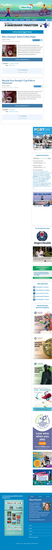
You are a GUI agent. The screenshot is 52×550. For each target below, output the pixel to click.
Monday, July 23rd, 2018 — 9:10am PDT (10, 87)
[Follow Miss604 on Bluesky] (47, 20)
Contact (34, 20)
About (28, 20)
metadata (22, 62)
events (35, 176)
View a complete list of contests (41, 277)
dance (38, 175)
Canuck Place (39, 174)
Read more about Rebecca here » (37, 519)
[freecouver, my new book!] (13, 535)
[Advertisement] (42, 216)
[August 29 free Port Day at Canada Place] (42, 139)
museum (34, 180)
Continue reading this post (21, 59)
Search (49, 158)
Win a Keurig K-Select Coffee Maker (19, 37)
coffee (10, 65)
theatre (43, 184)
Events (22, 20)
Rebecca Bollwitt (6, 39)
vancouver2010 (36, 186)
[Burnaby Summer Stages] (42, 460)
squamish (46, 182)
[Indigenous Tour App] (42, 254)
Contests (40, 496)
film (34, 178)
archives (46, 171)
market (39, 179)
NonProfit (4, 20)
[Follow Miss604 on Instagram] (49, 20)
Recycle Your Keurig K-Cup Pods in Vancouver (18, 81)
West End (47, 186)
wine (50, 186)
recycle (16, 111)
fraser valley (40, 177)
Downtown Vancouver (45, 175)
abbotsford (42, 171)
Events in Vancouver (33, 537)
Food (10, 20)
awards (45, 173)
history (45, 177)
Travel (16, 20)
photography (42, 181)
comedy (43, 174)
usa (48, 185)
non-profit (42, 180)
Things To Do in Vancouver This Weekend (42, 185)
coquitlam (47, 174)
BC (9, 63)
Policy (30, 534)
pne (45, 181)
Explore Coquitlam (41, 176)
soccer (42, 182)
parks (38, 181)
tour (47, 185)
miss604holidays (45, 179)
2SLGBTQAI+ (35, 171)
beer (51, 173)
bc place (48, 173)
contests (12, 63)
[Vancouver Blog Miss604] (26, 7)
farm (45, 176)
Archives (48, 496)
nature (37, 180)
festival (48, 176)
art (40, 173)
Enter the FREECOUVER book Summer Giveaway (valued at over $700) (41, 274)
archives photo (36, 173)
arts (42, 173)
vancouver (16, 63)
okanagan (46, 180)
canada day (35, 174)
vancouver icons (42, 186)
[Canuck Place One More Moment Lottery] (42, 431)
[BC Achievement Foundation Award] (42, 322)
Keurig (13, 65)
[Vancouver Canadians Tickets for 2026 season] (27, 25)
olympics (34, 181)
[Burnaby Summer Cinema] (42, 477)
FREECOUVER (27, 17)
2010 (39, 171)
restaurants (35, 182)
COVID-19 (35, 175)
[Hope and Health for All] (42, 238)
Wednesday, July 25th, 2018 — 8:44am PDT (11, 41)
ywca (34, 187)
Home (30, 525)
